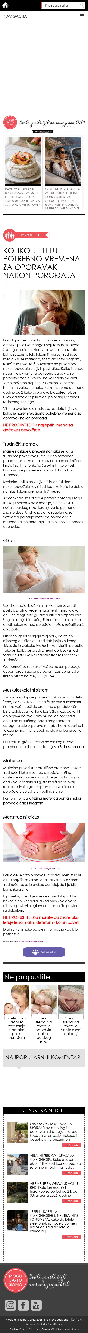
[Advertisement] (44, 68)
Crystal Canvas (29, 1329)
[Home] (37, 1280)
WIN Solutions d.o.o (65, 1329)
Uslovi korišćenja (53, 1324)
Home (5, 5)
